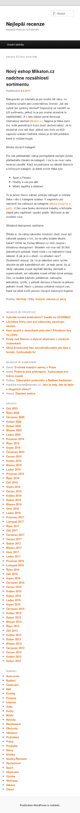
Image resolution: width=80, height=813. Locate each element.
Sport (9, 768)
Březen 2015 (14, 622)
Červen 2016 (14, 587)
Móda (9, 715)
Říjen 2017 (12, 526)
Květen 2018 (13, 495)
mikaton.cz (52, 299)
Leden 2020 (13, 434)
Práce (9, 741)
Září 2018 (12, 482)
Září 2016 (12, 574)
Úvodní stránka (15, 44)
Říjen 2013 (12, 626)
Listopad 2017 (15, 521)
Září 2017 (12, 530)
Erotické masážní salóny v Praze (35, 367)
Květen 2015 (13, 613)
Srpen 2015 (13, 604)
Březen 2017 (14, 548)
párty (63, 299)
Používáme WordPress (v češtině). (40, 805)
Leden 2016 (13, 600)
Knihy (10, 711)
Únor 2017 (12, 552)
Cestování (12, 685)
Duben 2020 (13, 426)
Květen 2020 (13, 422)
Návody (11, 719)
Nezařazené (13, 724)
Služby (10, 754)
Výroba (10, 776)
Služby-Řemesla (16, 759)
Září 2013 (12, 630)
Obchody (21, 299)
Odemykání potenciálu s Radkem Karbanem (44, 380)
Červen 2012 (14, 652)
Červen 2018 (14, 491)
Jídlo (9, 707)
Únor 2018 (12, 508)
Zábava (10, 785)
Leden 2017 (13, 556)
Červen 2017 (14, 539)
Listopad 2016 (15, 565)
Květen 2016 (13, 591)
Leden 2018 (13, 513)
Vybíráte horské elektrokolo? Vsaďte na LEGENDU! (38, 317)
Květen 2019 (13, 461)
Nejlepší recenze (25, 23)
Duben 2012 (13, 661)
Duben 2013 (13, 639)
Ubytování (12, 772)
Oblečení (11, 733)
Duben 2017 (13, 543)
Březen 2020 (14, 430)
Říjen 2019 (12, 443)
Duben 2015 (13, 617)
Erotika (10, 693)
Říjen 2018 (12, 478)
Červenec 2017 (15, 535)
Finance (11, 698)
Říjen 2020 (12, 413)
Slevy (9, 750)
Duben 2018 (13, 500)
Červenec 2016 (15, 582)
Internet (11, 702)
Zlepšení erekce (25, 393)
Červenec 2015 (15, 609)
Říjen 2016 (12, 569)
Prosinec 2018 (15, 474)
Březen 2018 (14, 504)
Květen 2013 (13, 635)
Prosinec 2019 (15, 439)
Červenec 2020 (15, 417)
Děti (8, 689)
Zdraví (10, 789)
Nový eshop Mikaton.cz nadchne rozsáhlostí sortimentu (30, 77)
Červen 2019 (14, 456)
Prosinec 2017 (15, 517)
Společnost (13, 763)
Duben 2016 (13, 596)
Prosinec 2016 (15, 561)
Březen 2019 (14, 465)
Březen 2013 (14, 643)
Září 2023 (12, 408)
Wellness (12, 780)
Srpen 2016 (13, 578)
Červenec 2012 (15, 648)
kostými (40, 299)
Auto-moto (12, 676)
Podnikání (12, 737)
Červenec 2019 (15, 452)
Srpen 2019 (13, 447)
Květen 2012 (13, 656)
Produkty (12, 746)
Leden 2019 (13, 469)
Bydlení (11, 680)
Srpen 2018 (13, 487)
